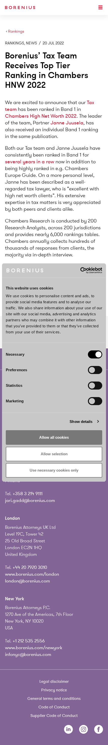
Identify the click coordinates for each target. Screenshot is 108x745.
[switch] (95, 370)
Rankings (16, 31)
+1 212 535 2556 (29, 641)
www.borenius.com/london (32, 574)
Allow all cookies (54, 437)
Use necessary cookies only (54, 470)
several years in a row (29, 161)
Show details (81, 421)
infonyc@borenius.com (28, 654)
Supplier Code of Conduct (54, 715)
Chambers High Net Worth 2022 (41, 116)
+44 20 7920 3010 (30, 567)
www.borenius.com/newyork (33, 648)
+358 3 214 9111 (27, 494)
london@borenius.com (27, 581)
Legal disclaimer (54, 681)
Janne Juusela (66, 122)
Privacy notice (54, 690)
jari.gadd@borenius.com (30, 500)
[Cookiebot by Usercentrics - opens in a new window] (80, 270)
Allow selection (54, 454)
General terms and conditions (54, 698)
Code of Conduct (54, 707)
